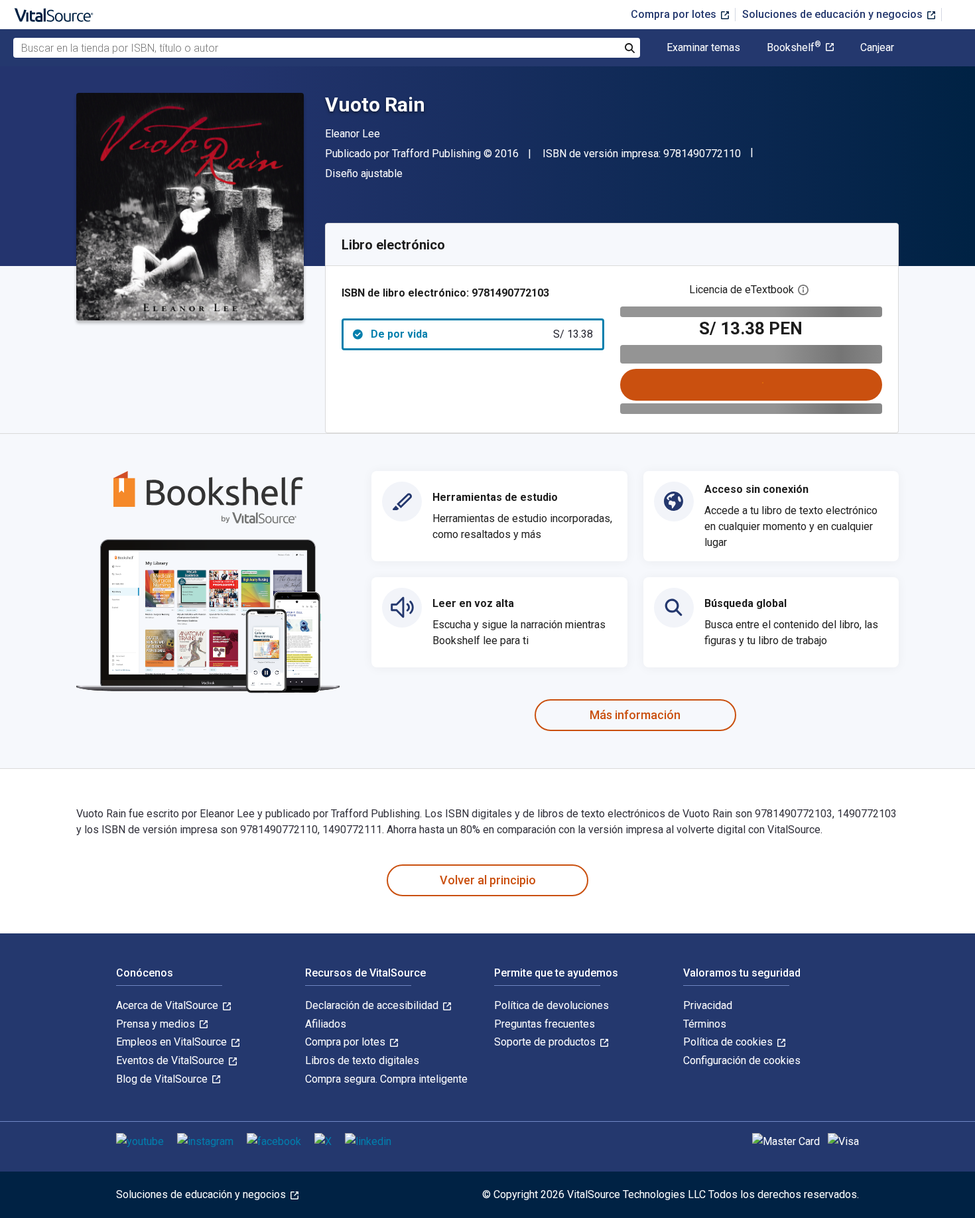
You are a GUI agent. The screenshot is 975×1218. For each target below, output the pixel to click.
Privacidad (707, 1005)
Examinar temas (703, 47)
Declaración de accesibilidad (373, 1005)
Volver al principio (488, 880)
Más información (635, 715)
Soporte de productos (546, 1042)
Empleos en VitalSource (172, 1042)
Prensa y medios (157, 1024)
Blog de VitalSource (163, 1079)
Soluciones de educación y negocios (833, 14)
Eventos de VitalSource (171, 1060)
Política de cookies (729, 1042)
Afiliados (325, 1024)
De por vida (482, 334)
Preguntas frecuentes (544, 1024)
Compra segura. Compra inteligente (386, 1079)
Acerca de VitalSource (168, 1005)
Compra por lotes (675, 14)
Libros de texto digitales (362, 1060)
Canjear (877, 47)
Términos (704, 1024)
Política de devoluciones (551, 1005)
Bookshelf (794, 47)
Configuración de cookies (742, 1060)
